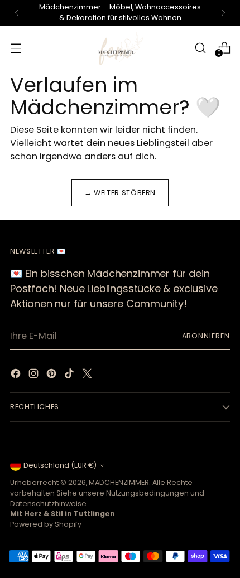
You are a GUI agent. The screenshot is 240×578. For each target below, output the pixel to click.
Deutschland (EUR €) (60, 465)
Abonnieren (206, 336)
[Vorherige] (16, 13)
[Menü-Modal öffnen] (15, 47)
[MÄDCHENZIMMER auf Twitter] (88, 375)
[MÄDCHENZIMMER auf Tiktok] (70, 375)
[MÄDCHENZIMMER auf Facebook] (16, 375)
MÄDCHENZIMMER (119, 482)
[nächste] (223, 13)
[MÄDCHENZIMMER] (120, 48)
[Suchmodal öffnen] (200, 47)
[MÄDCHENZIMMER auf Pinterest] (52, 375)
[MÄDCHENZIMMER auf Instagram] (34, 375)
